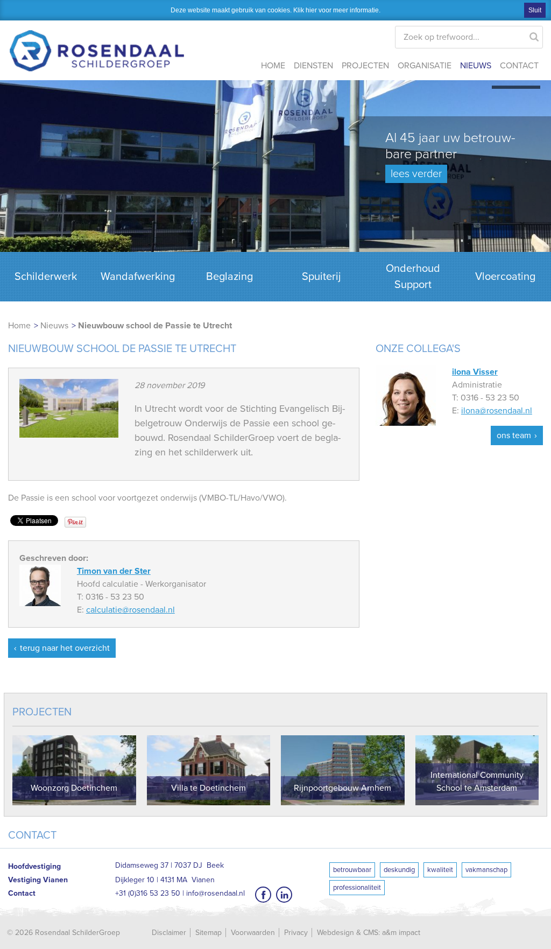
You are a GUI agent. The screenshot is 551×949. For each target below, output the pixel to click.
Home (273, 65)
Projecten (365, 65)
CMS (370, 932)
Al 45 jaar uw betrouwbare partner (450, 155)
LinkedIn (284, 894)
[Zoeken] (534, 34)
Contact (519, 65)
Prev (13, 178)
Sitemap (208, 932)
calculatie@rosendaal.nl (130, 609)
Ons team (514, 435)
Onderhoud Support (413, 276)
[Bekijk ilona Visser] (406, 395)
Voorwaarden (253, 932)
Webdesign (335, 932)
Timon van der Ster (114, 571)
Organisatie (424, 65)
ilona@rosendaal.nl (496, 410)
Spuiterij (321, 276)
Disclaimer (169, 932)
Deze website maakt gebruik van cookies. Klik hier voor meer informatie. (275, 10)
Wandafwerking (138, 276)
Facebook (263, 894)
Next (537, 178)
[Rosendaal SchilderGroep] (97, 43)
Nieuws (475, 65)
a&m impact (401, 932)
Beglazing (229, 276)
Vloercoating (505, 276)
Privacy (296, 932)
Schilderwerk (46, 276)
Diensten (313, 65)
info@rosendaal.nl (215, 893)
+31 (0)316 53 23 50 (147, 893)
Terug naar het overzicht (65, 648)
